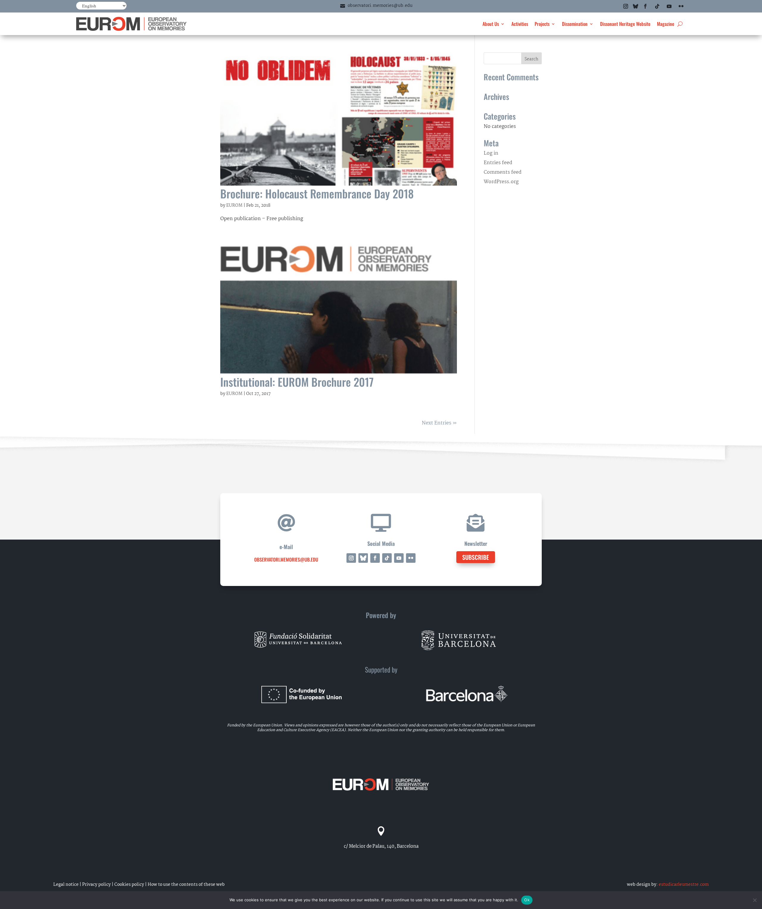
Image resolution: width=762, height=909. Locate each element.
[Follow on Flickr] (681, 6)
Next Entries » (439, 423)
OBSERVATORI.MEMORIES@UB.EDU (286, 559)
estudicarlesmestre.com (684, 884)
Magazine (665, 23)
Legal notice (66, 884)
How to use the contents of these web (186, 884)
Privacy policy (96, 884)
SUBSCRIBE (475, 557)
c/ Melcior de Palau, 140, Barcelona (381, 846)
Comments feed (502, 172)
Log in (491, 153)
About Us (491, 23)
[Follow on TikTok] (657, 6)
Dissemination (575, 23)
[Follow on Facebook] (645, 6)
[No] (755, 900)
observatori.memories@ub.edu (380, 5)
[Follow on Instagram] (625, 6)
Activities (519, 23)
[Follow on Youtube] (669, 6)
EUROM (234, 205)
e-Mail (286, 547)
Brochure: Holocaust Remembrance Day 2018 (317, 193)
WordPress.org (501, 182)
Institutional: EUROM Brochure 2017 (297, 382)
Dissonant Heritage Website (625, 23)
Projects (542, 23)
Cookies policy (129, 884)
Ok (527, 899)
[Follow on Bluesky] (635, 6)
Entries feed (498, 163)
